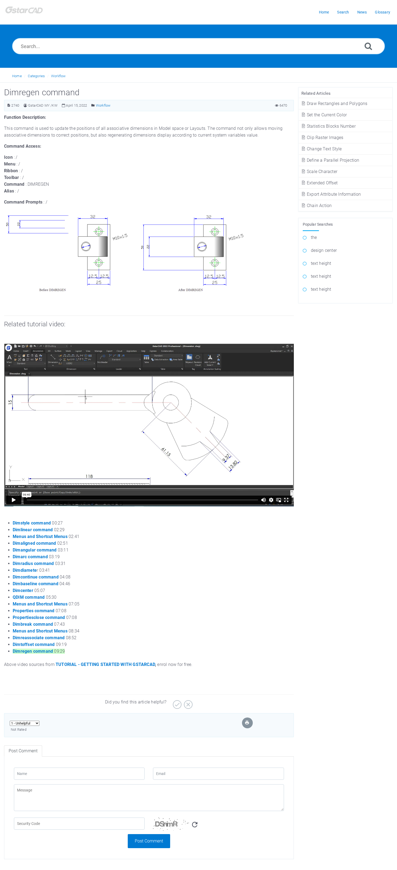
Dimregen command (33, 651)
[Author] (25, 105)
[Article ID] (9, 105)
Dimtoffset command (34, 644)
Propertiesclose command (39, 617)
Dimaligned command (34, 543)
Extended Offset (322, 182)
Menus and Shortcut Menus (40, 536)
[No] (188, 702)
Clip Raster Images (325, 137)
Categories (36, 76)
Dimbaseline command (35, 583)
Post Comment (149, 841)
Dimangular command (35, 550)
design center (324, 250)
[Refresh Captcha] (195, 825)
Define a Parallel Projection (332, 160)
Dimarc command (30, 556)
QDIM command (29, 597)
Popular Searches (318, 224)
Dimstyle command (32, 523)
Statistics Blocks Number (331, 126)
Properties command (34, 610)
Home (17, 76)
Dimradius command (33, 563)
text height (321, 263)
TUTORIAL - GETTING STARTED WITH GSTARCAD (105, 664)
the (314, 237)
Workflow (58, 76)
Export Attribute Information (333, 194)
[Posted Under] (93, 105)
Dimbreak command (33, 624)
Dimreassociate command (39, 637)
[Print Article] (247, 723)
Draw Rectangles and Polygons (337, 103)
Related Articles (316, 93)
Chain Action (319, 205)
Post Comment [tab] (23, 750)
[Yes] (176, 702)
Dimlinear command (33, 529)
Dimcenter (23, 590)
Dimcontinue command (36, 577)
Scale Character (321, 171)
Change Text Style (324, 148)
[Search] (368, 46)
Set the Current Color (326, 114)
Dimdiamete (25, 570)
